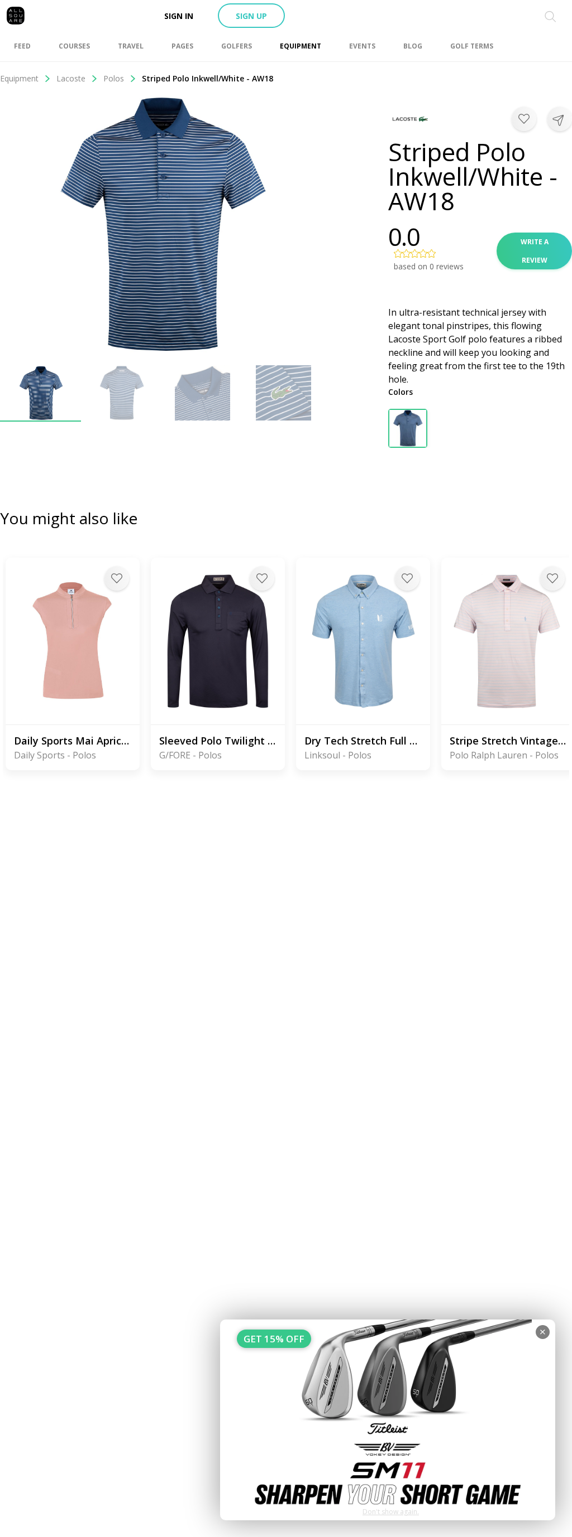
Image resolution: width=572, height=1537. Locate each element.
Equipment (19, 78)
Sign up (251, 16)
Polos (113, 78)
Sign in (178, 16)
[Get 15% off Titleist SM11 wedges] (387, 1420)
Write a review (535, 251)
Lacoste (70, 78)
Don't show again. (391, 1511)
